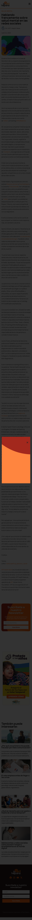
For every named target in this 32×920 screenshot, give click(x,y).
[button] (27, 442)
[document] (16, 460)
